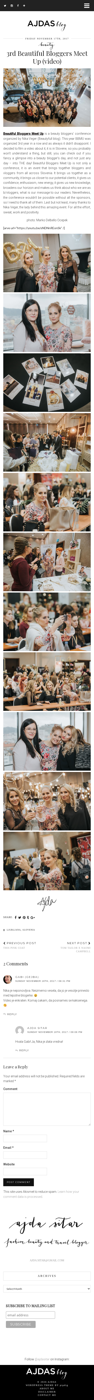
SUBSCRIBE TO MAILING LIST (30, 1305)
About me (47, 1388)
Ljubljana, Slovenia (20, 930)
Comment (10, 1089)
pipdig (64, 1385)
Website (9, 1164)
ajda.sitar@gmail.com (47, 1260)
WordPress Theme (40, 1385)
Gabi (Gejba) (27, 977)
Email (8, 1147)
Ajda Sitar (37, 1028)
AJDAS (52, 1382)
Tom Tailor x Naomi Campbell (76, 947)
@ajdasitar (42, 1359)
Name (8, 1131)
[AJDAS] (47, 16)
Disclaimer (47, 1392)
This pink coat (19, 945)
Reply (12, 1014)
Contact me (47, 1395)
